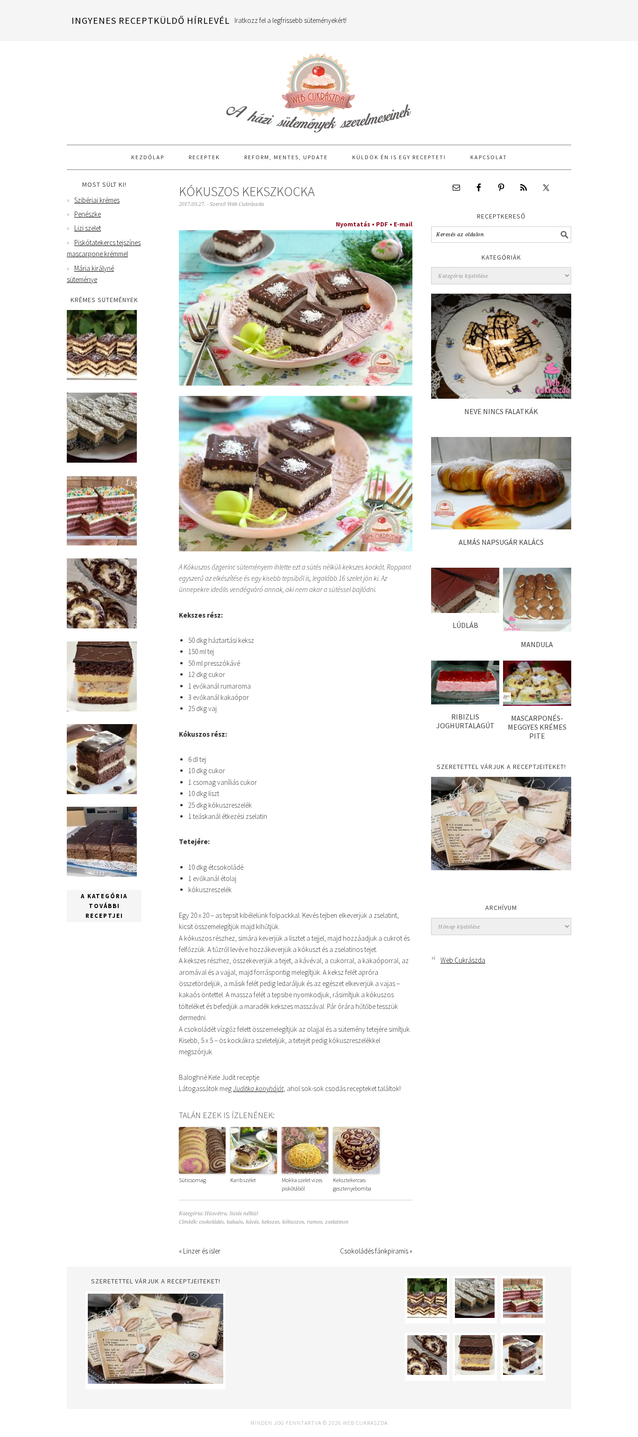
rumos (314, 1222)
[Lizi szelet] (102, 543)
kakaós (235, 1222)
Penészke (87, 214)
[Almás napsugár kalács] (501, 526)
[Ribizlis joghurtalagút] (465, 701)
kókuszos (293, 1222)
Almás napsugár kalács (501, 542)
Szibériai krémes (97, 200)
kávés (252, 1222)
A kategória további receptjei (104, 906)
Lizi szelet (87, 228)
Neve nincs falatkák (501, 411)
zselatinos (336, 1222)
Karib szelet (243, 1179)
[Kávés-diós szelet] (102, 874)
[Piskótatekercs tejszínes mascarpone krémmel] (102, 625)
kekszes (270, 1222)
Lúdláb (465, 625)
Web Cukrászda (319, 88)
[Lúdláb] (465, 610)
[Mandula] (537, 629)
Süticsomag (192, 1179)
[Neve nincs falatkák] (501, 396)
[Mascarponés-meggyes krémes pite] (537, 703)
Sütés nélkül (243, 1214)
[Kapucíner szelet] (102, 791)
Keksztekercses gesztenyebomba (352, 1184)
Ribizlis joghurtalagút (465, 721)
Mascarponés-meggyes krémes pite (537, 726)
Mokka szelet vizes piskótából (302, 1184)
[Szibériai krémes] (102, 377)
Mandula (537, 644)
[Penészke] (102, 460)
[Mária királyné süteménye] (102, 708)
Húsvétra (216, 1214)
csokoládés (211, 1222)
